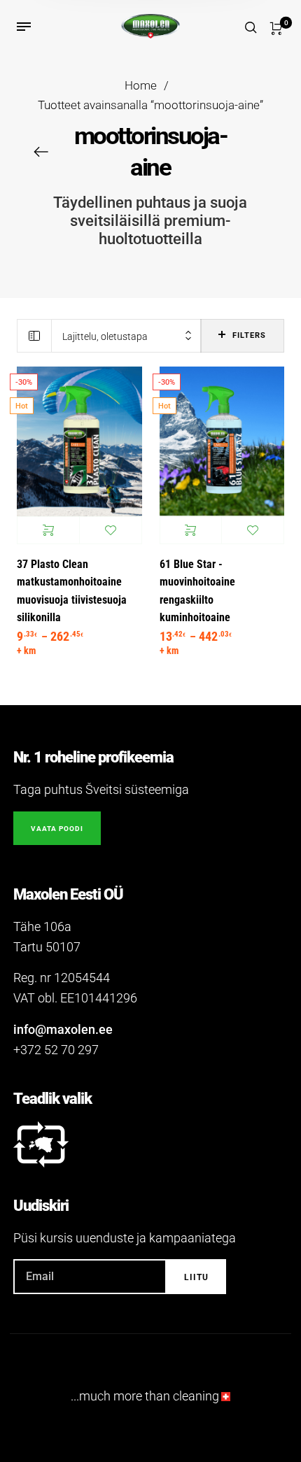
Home (141, 85)
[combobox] (126, 336)
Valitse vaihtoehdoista (48, 530)
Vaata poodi (57, 828)
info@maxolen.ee (63, 1029)
